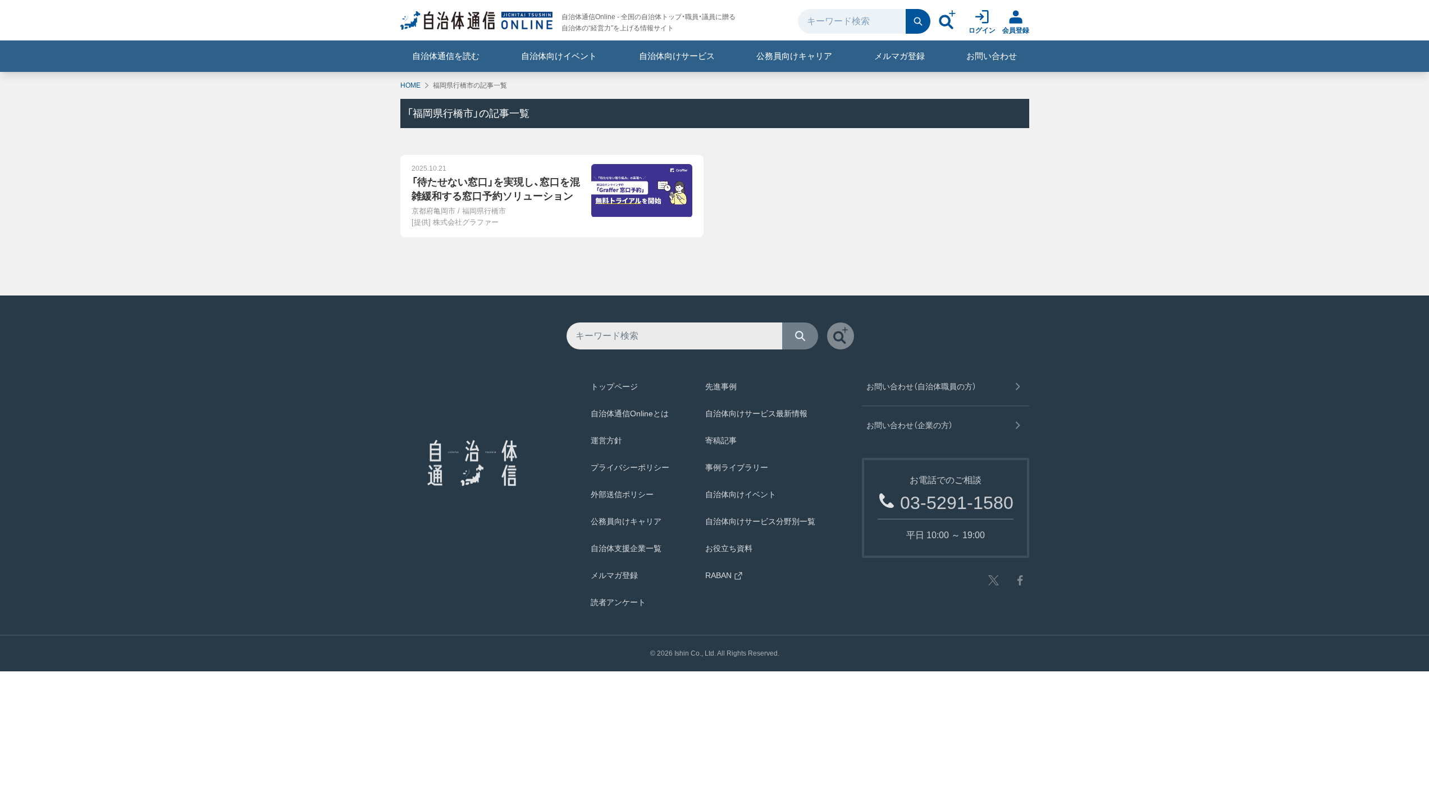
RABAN (718, 575)
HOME (410, 85)
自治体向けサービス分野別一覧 (760, 521)
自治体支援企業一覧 (626, 548)
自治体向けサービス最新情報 (756, 413)
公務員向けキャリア (794, 56)
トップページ (614, 386)
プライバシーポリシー (630, 467)
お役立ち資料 (728, 548)
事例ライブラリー (736, 467)
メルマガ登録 (899, 56)
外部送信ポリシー (622, 494)
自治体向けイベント (559, 56)
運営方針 (606, 440)
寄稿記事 (721, 440)
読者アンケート (618, 602)
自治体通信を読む (446, 56)
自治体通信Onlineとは (630, 413)
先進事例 (721, 386)
